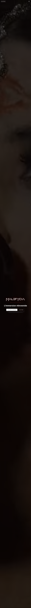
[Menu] (29, 1)
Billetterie (3, 1)
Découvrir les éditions (12, 309)
